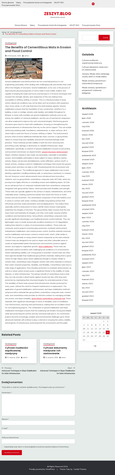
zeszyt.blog (57, 14)
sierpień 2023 (87, 263)
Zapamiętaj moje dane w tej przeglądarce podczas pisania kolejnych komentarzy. (36, 447)
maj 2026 (86, 126)
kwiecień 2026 (88, 130)
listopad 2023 (87, 250)
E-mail (5, 428)
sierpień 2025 (87, 163)
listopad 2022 (87, 300)
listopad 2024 (87, 201)
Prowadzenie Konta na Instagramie (37, 2)
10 (84, 329)
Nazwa (5, 419)
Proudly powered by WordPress (42, 469)
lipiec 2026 (86, 118)
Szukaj (105, 38)
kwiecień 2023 (88, 279)
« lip (94, 346)
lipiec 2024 (86, 217)
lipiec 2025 (86, 168)
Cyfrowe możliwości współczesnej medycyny (16, 350)
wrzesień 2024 (88, 209)
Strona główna (8, 2)
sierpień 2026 (87, 114)
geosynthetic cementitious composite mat (48, 298)
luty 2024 (86, 238)
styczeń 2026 (87, 143)
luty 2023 (86, 288)
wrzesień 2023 (88, 259)
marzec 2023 (87, 283)
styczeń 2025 (87, 192)
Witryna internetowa (10, 437)
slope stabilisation (46, 246)
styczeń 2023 (87, 292)
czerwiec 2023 (88, 271)
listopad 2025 (87, 151)
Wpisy (18, 2)
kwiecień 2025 (88, 180)
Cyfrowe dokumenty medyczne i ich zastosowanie (55, 350)
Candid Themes (80, 469)
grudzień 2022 (88, 296)
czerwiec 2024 (88, 221)
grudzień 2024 (88, 197)
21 (100, 332)
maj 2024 (86, 226)
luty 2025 (86, 188)
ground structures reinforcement (55, 152)
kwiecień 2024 (88, 230)
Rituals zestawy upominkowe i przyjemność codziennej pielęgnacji (94, 90)
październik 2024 (89, 205)
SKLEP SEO (59, 2)
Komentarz (7, 392)
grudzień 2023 (88, 246)
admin (26, 56)
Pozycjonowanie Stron (11, 5)
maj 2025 (86, 176)
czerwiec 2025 (88, 172)
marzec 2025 (87, 184)
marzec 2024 (87, 234)
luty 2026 (86, 139)
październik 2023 (89, 255)
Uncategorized (10, 43)
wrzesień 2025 (88, 159)
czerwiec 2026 (88, 122)
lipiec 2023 (86, 267)
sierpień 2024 (87, 213)
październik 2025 (89, 155)
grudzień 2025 (88, 147)
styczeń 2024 (87, 242)
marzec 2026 (87, 135)
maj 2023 (86, 275)
